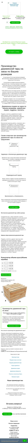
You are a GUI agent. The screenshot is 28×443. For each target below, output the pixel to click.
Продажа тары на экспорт (15, 360)
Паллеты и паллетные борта (15, 374)
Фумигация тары (15, 357)
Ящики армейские (15, 365)
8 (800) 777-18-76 (14, 430)
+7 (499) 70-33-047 (14, 434)
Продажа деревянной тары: (15, 362)
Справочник (14, 425)
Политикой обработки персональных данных (9, 441)
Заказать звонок (15, 22)
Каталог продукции (14, 423)
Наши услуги (14, 421)
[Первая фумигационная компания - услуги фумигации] (14, 8)
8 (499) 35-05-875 (14, 437)
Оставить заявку (14, 52)
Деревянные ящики (15, 368)
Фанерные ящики (15, 376)
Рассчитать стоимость (14, 326)
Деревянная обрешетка (15, 371)
